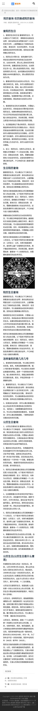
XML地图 (25, 698)
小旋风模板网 (24, 700)
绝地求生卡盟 (25, 703)
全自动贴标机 (6, 705)
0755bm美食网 (14, 700)
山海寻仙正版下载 (19, 707)
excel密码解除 (25, 705)
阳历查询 (13, 168)
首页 (17, 10)
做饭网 (18, 703)
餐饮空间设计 (15, 705)
